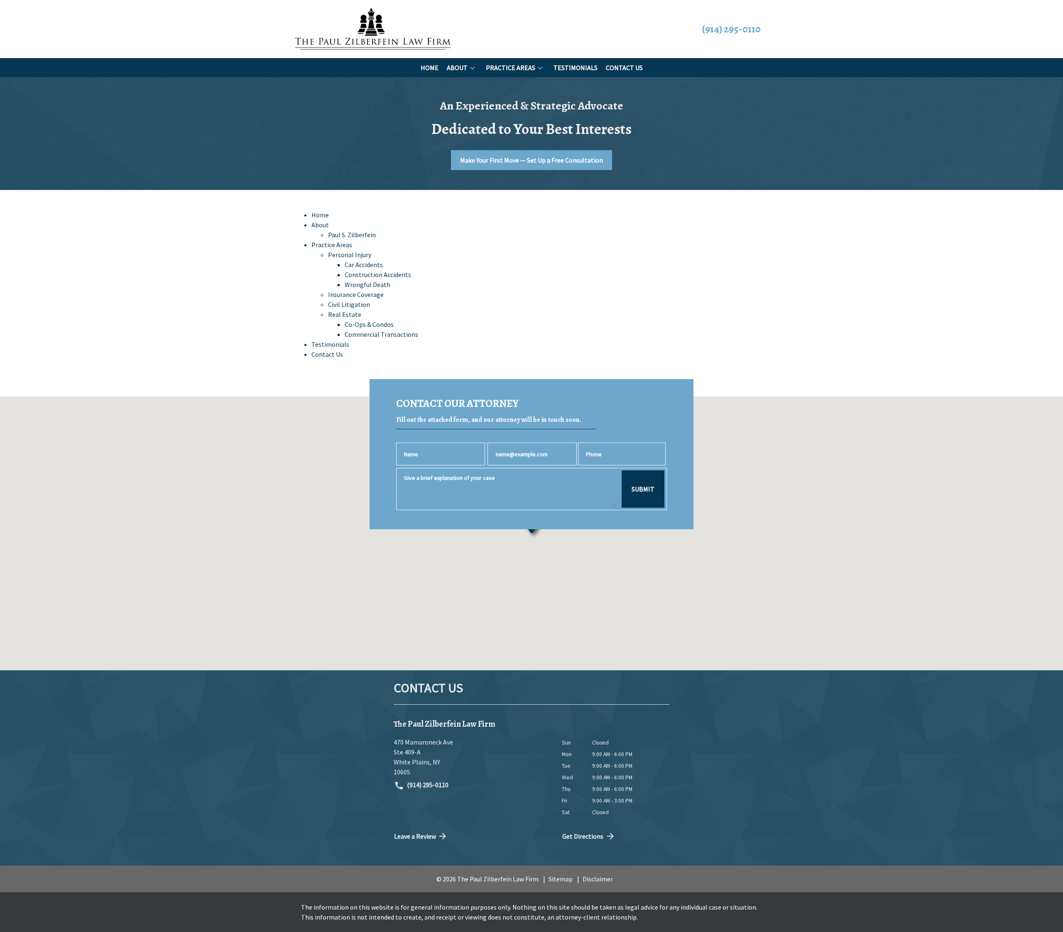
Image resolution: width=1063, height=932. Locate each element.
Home (320, 215)
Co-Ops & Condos (369, 324)
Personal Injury (349, 255)
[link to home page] (373, 28)
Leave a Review (415, 836)
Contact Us (327, 354)
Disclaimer (598, 879)
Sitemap (561, 879)
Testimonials (330, 344)
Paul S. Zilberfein (352, 235)
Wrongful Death (367, 284)
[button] (473, 67)
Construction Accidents (378, 274)
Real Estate (344, 314)
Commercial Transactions (381, 334)
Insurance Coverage (356, 294)
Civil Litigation (349, 304)
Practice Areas (331, 245)
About (320, 225)
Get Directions (582, 836)
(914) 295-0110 (427, 785)
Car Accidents (364, 264)
